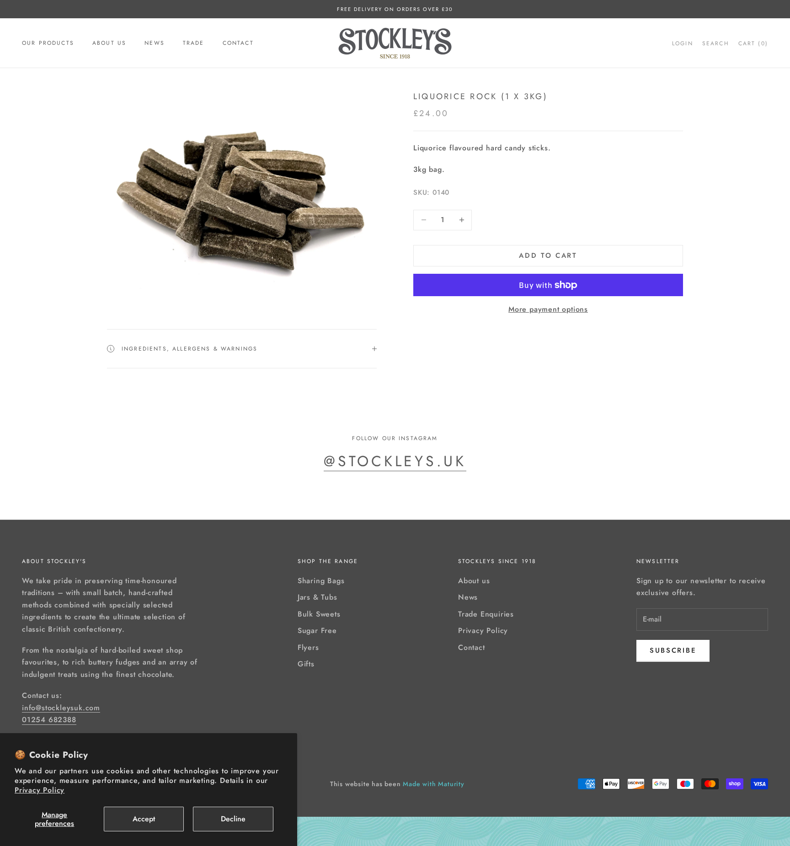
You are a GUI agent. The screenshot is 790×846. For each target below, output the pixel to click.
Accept (144, 819)
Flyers (308, 647)
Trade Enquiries (486, 614)
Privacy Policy (39, 790)
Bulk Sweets (319, 614)
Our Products (48, 43)
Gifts (306, 664)
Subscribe (673, 650)
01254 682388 (49, 719)
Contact (238, 43)
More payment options (548, 309)
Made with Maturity (433, 783)
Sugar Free (317, 630)
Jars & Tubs (317, 597)
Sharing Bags (321, 580)
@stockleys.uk (395, 461)
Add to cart (548, 255)
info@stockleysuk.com (61, 707)
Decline (233, 819)
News (154, 43)
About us (109, 43)
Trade (193, 43)
